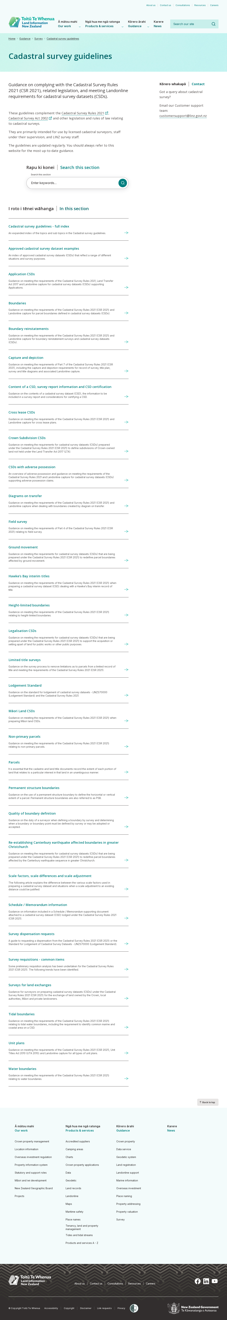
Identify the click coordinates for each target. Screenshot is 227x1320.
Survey (38, 38)
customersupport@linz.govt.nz (183, 116)
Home (12, 38)
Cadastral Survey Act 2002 (28, 118)
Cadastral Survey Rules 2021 (83, 113)
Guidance (25, 38)
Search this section (41, 174)
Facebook (197, 1281)
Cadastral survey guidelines (63, 38)
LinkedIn (206, 1281)
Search (213, 24)
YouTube (214, 1281)
